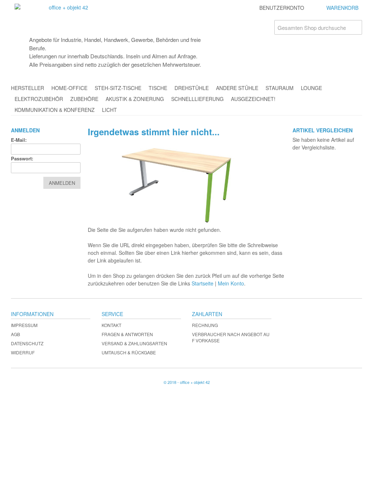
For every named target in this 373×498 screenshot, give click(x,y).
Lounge (311, 88)
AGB (15, 334)
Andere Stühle (237, 88)
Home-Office (69, 88)
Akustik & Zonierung (135, 98)
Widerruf (23, 352)
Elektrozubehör (39, 98)
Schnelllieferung (197, 98)
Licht (109, 109)
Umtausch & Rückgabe (129, 352)
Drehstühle (191, 88)
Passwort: (22, 158)
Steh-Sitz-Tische (118, 88)
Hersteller (27, 88)
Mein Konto (231, 283)
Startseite (202, 283)
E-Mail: (19, 139)
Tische (158, 88)
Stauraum (280, 88)
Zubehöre (84, 98)
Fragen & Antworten (127, 334)
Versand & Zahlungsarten (134, 343)
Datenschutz (27, 343)
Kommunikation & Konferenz (55, 109)
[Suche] (355, 27)
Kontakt (111, 325)
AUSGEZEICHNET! (253, 98)
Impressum (24, 325)
